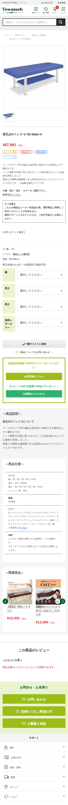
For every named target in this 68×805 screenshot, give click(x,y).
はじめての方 (47, 3)
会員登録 (61, 3)
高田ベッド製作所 (39, 35)
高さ (7, 304)
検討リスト (36, 13)
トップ (6, 35)
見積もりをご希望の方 (36, 711)
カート (54, 13)
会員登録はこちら (34, 376)
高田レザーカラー (8, 324)
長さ (7, 288)
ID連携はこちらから (34, 393)
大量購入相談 (36, 723)
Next (62, 601)
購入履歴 (46, 13)
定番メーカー (20, 35)
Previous (5, 601)
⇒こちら (16, 194)
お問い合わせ (36, 699)
